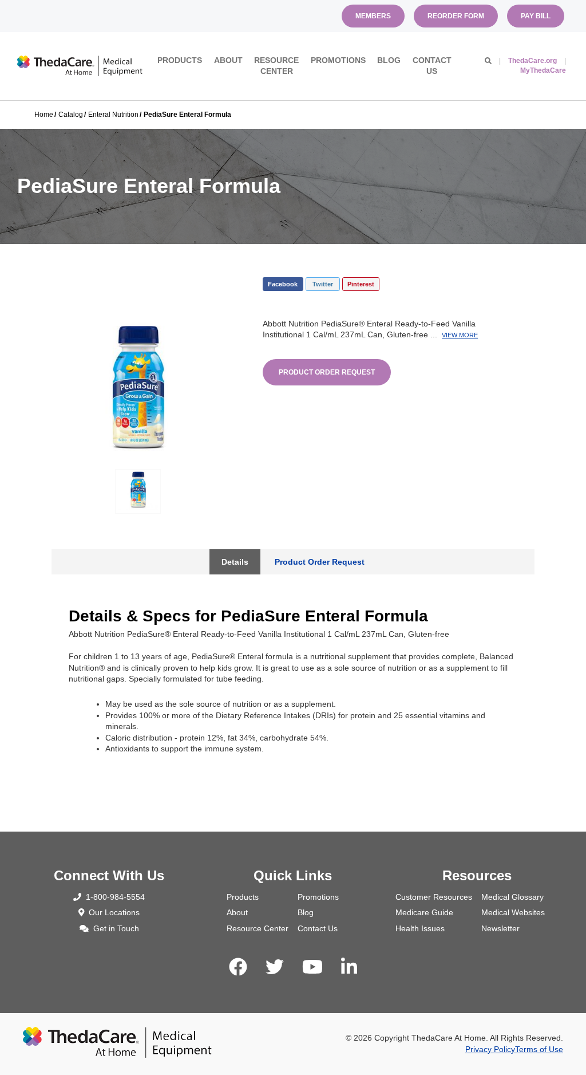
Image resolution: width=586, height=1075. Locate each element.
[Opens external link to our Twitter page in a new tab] (275, 967)
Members (373, 16)
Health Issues (420, 928)
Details (234, 561)
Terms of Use (539, 1049)
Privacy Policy (490, 1049)
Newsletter (500, 928)
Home (43, 115)
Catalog (70, 115)
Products (179, 60)
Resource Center (276, 66)
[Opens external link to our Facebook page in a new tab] (238, 967)
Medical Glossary (512, 896)
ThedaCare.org (532, 61)
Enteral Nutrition (113, 115)
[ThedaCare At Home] (79, 66)
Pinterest (360, 284)
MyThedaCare (543, 70)
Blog (389, 60)
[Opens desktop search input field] (488, 61)
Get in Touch (116, 928)
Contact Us (432, 66)
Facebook (283, 284)
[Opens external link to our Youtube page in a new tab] (312, 967)
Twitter (322, 284)
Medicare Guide (424, 912)
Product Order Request (327, 372)
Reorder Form (455, 16)
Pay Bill (536, 16)
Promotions (338, 60)
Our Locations (114, 912)
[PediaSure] (138, 387)
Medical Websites (513, 912)
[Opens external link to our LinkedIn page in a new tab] (349, 967)
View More (460, 335)
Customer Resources (433, 896)
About (228, 60)
